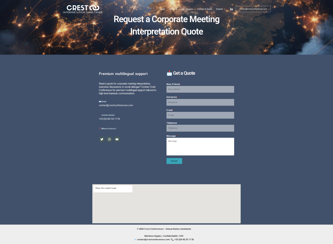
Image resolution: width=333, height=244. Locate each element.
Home (162, 9)
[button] (253, 9)
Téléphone (171, 123)
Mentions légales (153, 236)
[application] (224, 9)
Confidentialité (170, 236)
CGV (181, 236)
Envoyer (174, 161)
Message (171, 136)
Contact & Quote (204, 9)
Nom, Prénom (173, 84)
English (219, 9)
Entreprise (172, 97)
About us (173, 9)
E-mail (170, 110)
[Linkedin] (231, 9)
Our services (187, 9)
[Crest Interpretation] (83, 9)
